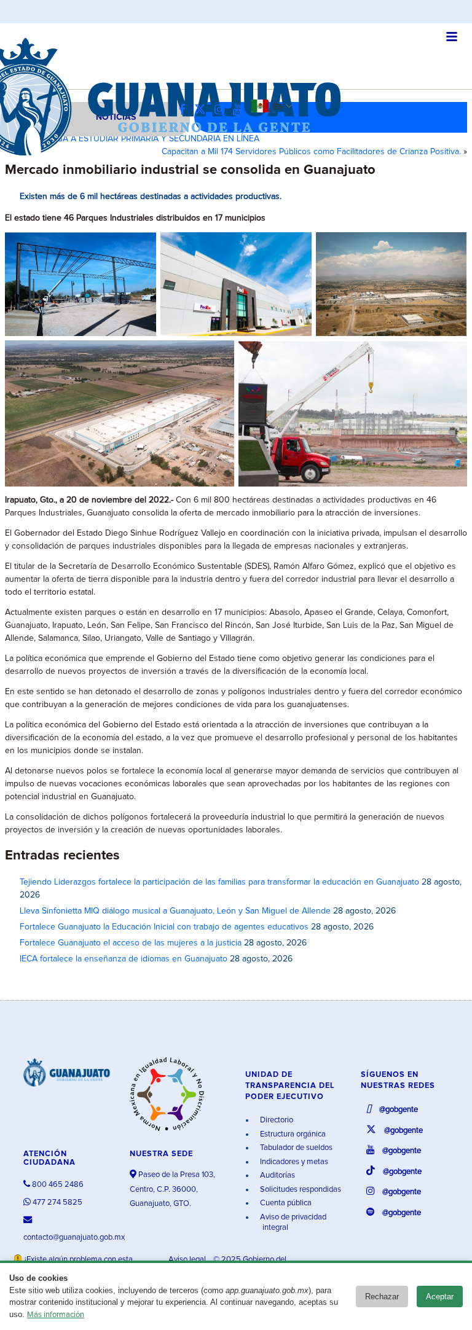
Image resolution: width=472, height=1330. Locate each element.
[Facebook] (185, 110)
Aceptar (440, 1296)
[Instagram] (222, 110)
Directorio (275, 1120)
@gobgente (397, 1110)
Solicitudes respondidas (299, 1190)
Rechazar (382, 1296)
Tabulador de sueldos (295, 1148)
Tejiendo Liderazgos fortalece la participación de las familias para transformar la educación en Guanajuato (219, 882)
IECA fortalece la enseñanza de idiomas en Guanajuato (123, 959)
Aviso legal (188, 1260)
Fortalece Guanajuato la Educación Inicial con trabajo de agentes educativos (164, 927)
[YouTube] (241, 110)
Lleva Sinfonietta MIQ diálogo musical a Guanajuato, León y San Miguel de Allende (175, 911)
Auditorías (276, 1175)
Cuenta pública (285, 1203)
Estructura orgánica (292, 1134)
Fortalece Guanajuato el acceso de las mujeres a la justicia (131, 943)
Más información (55, 1315)
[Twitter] (203, 110)
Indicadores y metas (293, 1162)
